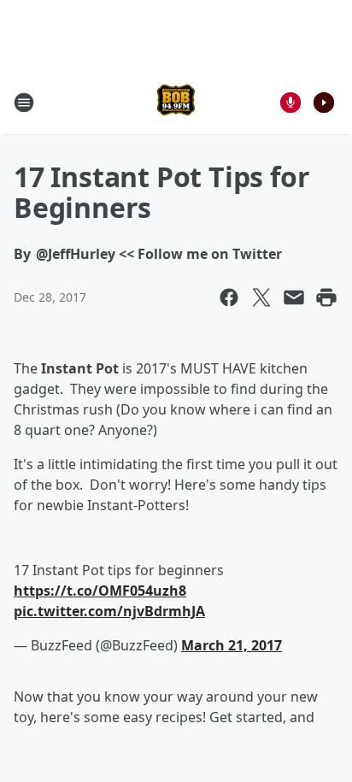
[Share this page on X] (261, 297)
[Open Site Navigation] (24, 102)
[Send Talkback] (290, 102)
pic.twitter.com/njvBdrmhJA (109, 611)
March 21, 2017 (231, 645)
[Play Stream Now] (324, 102)
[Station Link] (176, 102)
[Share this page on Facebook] (229, 297)
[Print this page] (326, 297)
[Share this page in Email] (294, 297)
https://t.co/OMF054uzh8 (100, 590)
